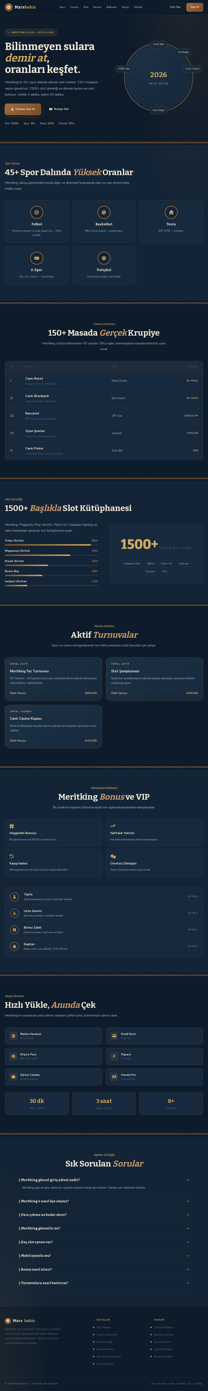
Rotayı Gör (61, 109)
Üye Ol (195, 7)
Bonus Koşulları (163, 1356)
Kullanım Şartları (164, 1335)
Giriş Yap (175, 7)
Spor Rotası (104, 1327)
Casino (74, 7)
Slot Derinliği (104, 1342)
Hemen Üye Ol (25, 109)
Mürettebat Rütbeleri (109, 1356)
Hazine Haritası (105, 1349)
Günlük (138, 7)
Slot (85, 7)
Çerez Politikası (163, 1349)
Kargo (125, 7)
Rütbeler (111, 7)
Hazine (97, 7)
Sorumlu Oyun (162, 1342)
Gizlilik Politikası (163, 1327)
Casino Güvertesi (107, 1335)
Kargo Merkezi (105, 1364)
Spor (62, 7)
